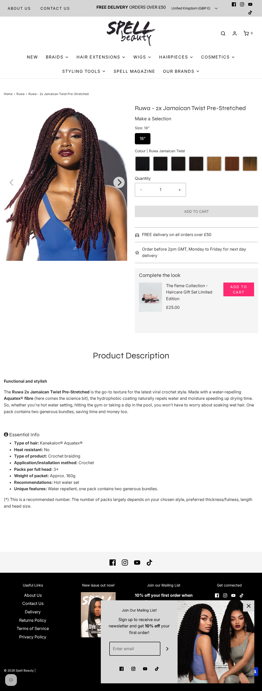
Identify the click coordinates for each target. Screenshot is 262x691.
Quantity (143, 178)
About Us (19, 8)
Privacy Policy (32, 636)
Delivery (33, 611)
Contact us (55, 8)
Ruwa (20, 94)
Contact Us (32, 603)
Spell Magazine (134, 71)
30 (232, 163)
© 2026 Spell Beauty (19, 670)
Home (8, 94)
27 (214, 163)
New (32, 57)
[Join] (167, 649)
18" (143, 137)
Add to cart (196, 211)
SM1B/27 (250, 163)
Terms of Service (33, 628)
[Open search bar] (223, 33)
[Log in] (235, 33)
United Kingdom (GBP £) (191, 8)
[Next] (119, 182)
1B (160, 163)
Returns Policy (32, 620)
